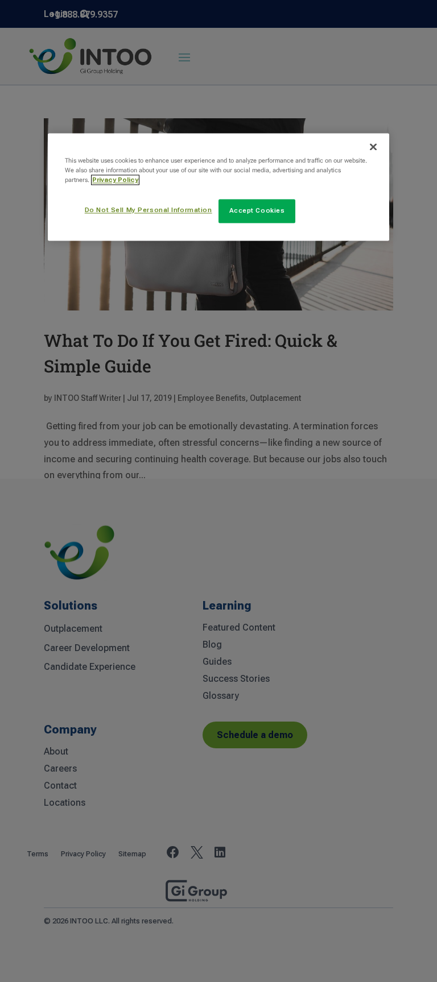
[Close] (373, 146)
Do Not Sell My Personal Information (148, 210)
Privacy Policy (115, 180)
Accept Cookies (257, 211)
